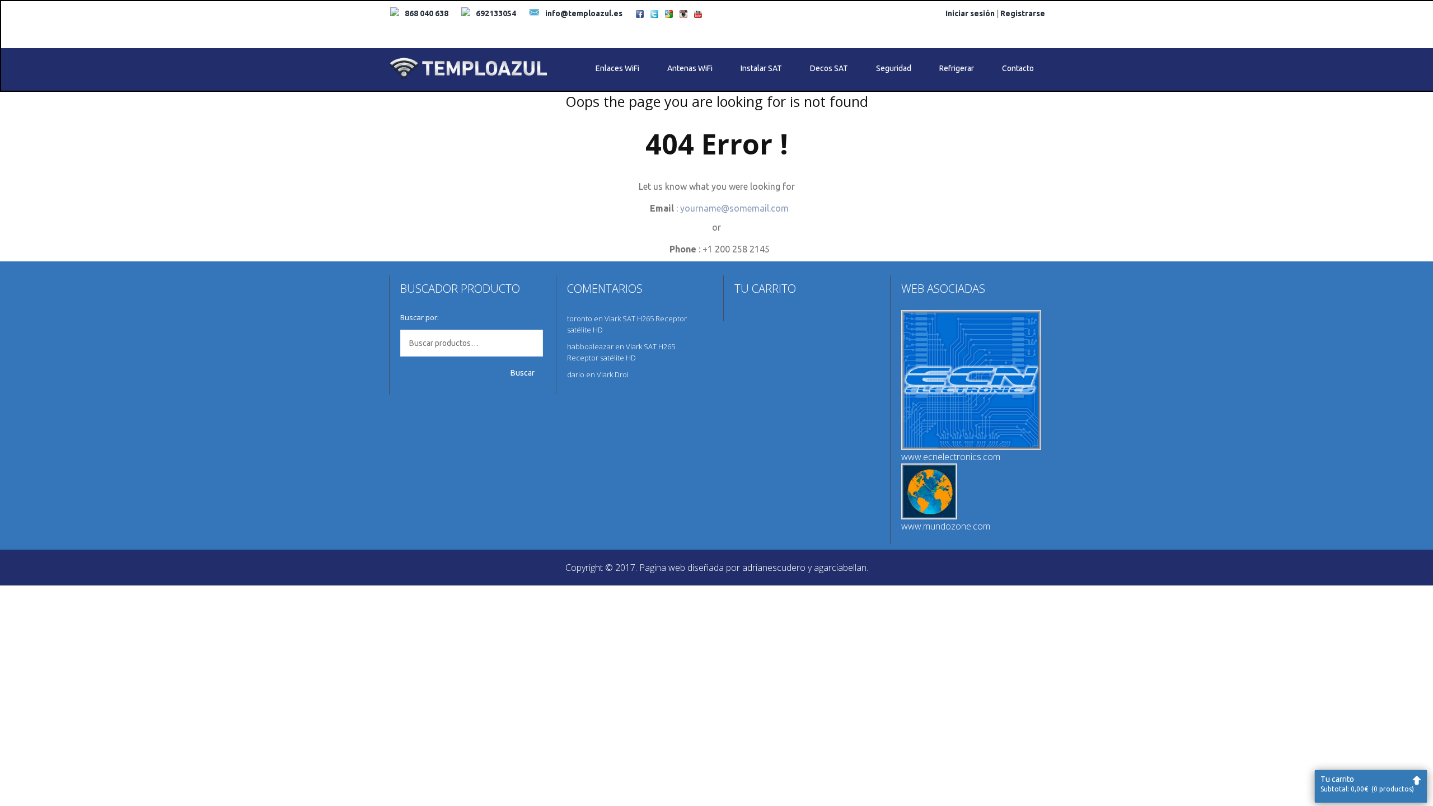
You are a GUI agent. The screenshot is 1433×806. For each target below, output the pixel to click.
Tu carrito (1367, 784)
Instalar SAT (761, 68)
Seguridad (893, 68)
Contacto (1018, 68)
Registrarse (1022, 13)
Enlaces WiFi (617, 68)
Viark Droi (613, 374)
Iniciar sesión (970, 13)
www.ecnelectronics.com (950, 457)
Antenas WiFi (690, 68)
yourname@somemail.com (734, 208)
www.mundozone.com (945, 526)
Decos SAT (829, 68)
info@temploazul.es (583, 13)
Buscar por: (419, 317)
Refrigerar (956, 68)
